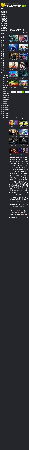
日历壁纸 (4, 21)
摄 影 (2, 54)
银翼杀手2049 (22, 163)
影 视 (2, 45)
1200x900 (4, 79)
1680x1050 (5, 93)
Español (21, 213)
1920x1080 (5, 97)
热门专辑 (4, 26)
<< (12, 92)
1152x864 (4, 75)
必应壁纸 (4, 19)
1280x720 (4, 81)
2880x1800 (5, 110)
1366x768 (4, 87)
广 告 (2, 61)
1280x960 (4, 85)
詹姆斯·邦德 (21, 185)
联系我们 (22, 207)
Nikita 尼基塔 (20, 158)
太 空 (2, 56)
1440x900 (4, 89)
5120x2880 (5, 116)
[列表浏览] (23, 32)
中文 (18, 211)
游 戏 (2, 47)
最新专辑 (4, 14)
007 (19, 195)
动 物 (2, 43)
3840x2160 (5, 112)
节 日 (2, 67)
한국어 (21, 215)
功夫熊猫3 (14, 193)
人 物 (2, 38)
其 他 (2, 70)
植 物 (2, 40)
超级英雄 (12, 158)
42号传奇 (19, 165)
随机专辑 (4, 28)
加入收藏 (18, 205)
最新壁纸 (4, 12)
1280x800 (4, 83)
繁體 (25, 215)
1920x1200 (5, 99)
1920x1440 (5, 102)
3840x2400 (5, 114)
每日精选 (4, 17)
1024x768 (4, 77)
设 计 (2, 52)
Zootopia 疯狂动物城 (17, 169)
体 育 (2, 58)
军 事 (2, 65)
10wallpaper (14, 4)
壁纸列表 (4, 30)
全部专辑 (4, 23)
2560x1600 (5, 106)
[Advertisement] (18, 18)
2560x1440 (5, 104)
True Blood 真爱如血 (18, 160)
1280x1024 (5, 91)
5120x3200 (5, 118)
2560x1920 (5, 108)
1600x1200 (5, 95)
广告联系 (25, 205)
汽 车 (2, 63)
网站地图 (15, 207)
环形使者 (21, 177)
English (13, 211)
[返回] (27, 33)
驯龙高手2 (15, 179)
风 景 (2, 36)
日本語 (24, 211)
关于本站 (12, 205)
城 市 (2, 49)
